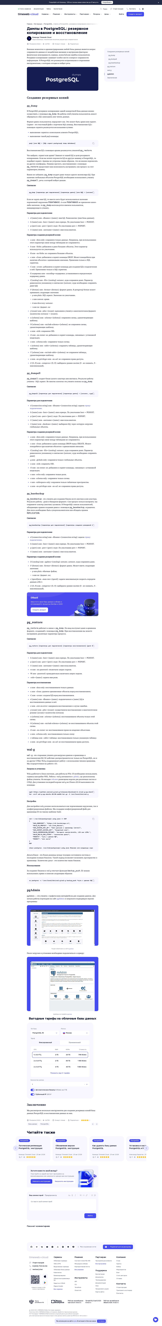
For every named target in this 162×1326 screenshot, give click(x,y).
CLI (76, 1284)
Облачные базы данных (62, 1269)
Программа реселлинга (104, 1261)
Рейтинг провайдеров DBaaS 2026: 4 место (111, 1301)
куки (75, 1321)
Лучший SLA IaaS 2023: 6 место (93, 1301)
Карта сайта (100, 1292)
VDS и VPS (57, 1264)
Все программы (101, 1264)
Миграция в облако (81, 1264)
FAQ (97, 1286)
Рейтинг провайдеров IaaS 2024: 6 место (75, 1301)
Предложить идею (102, 1289)
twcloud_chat (38, 1269)
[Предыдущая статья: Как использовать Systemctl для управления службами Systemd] (93, 1124)
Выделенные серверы (61, 1267)
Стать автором (121, 1275)
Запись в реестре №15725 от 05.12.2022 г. (75, 1315)
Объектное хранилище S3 (62, 1279)
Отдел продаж (38, 1263)
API (76, 1281)
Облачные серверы (60, 1261)
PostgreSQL (44, 1124)
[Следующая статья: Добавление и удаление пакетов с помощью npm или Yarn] (96, 1124)
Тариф (33, 1038)
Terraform (78, 1287)
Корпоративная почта (82, 1267)
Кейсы (118, 1267)
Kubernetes (58, 1272)
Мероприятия (121, 1269)
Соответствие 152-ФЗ (82, 1261)
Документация (101, 1283)
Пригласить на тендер (124, 1290)
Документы (100, 1277)
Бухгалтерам (100, 1274)
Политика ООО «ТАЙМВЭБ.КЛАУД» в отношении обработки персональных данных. (53, 1312)
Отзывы (119, 1278)
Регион (63, 1029)
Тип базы (34, 1029)
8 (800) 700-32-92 (40, 1266)
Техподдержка (101, 1280)
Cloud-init (78, 1290)
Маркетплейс (58, 1286)
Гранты (118, 1264)
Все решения (79, 1269)
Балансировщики (60, 1275)
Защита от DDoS (59, 1283)
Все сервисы (58, 1289)
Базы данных (32, 1124)
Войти (121, 14)
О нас (118, 1261)
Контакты (119, 1293)
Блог (118, 1272)
